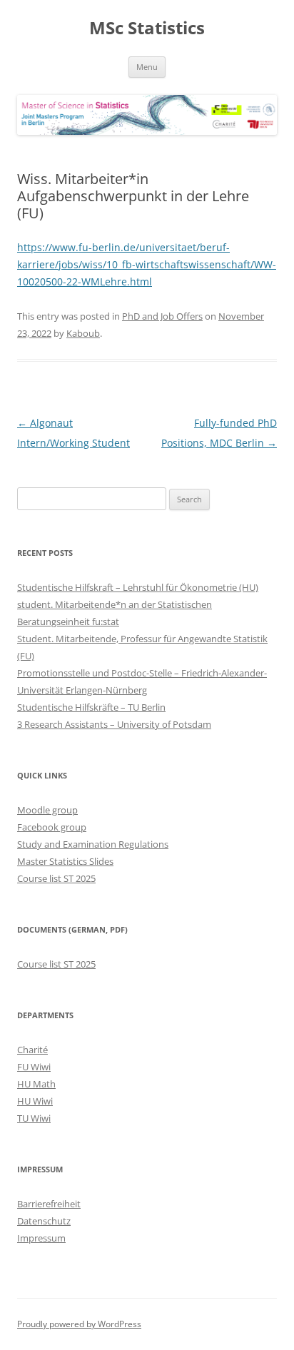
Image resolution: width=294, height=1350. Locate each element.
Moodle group (47, 809)
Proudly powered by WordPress (79, 1324)
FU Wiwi (34, 1066)
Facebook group (51, 827)
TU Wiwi (34, 1118)
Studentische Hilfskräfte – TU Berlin (91, 707)
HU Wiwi (35, 1101)
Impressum (41, 1238)
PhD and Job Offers (162, 316)
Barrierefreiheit (49, 1203)
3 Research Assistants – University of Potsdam (114, 724)
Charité (32, 1049)
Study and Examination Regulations (92, 844)
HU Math (36, 1083)
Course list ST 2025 (56, 878)
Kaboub (83, 333)
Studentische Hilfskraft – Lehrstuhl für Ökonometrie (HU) (137, 587)
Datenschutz (44, 1220)
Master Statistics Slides (65, 861)
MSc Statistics (147, 28)
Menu (147, 66)
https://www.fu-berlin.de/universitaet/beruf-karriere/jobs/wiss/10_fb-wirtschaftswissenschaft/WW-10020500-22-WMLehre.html (146, 264)
